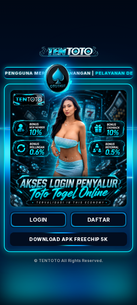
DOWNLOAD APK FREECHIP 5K (68, 239)
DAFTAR (98, 219)
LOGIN (38, 219)
